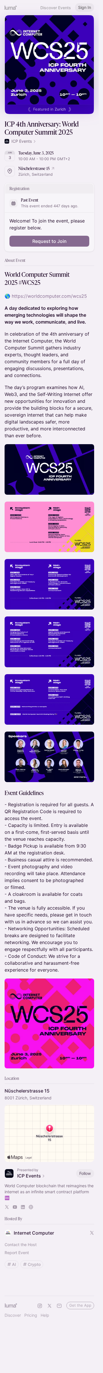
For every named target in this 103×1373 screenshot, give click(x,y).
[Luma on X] (49, 1306)
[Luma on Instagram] (40, 1306)
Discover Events (55, 7)
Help (45, 1315)
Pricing (30, 1315)
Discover (13, 1315)
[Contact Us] (59, 1306)
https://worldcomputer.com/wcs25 (49, 296)
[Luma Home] (11, 7)
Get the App (80, 1305)
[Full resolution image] (49, 469)
